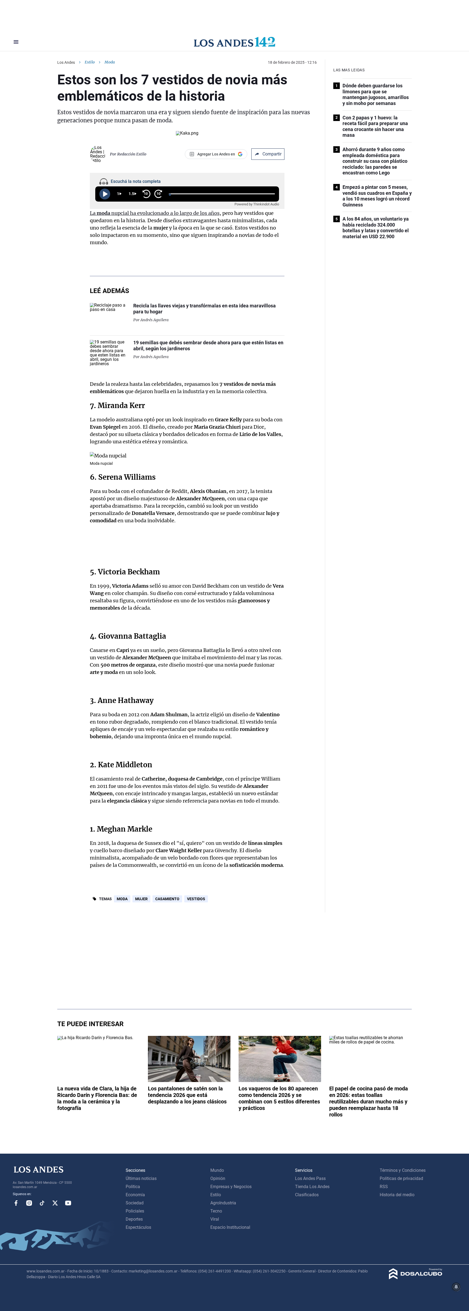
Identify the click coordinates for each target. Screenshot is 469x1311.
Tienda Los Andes (312, 1186)
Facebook (16, 1203)
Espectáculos (138, 1227)
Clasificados (307, 1194)
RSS (384, 1186)
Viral (214, 1219)
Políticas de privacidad (401, 1178)
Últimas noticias (141, 1178)
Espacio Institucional (230, 1227)
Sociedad (135, 1202)
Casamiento (167, 899)
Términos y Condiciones (403, 1170)
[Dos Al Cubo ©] (415, 1277)
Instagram (29, 1203)
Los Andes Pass (310, 1178)
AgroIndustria (223, 1202)
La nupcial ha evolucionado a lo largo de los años (155, 213)
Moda (122, 899)
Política (133, 1186)
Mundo (217, 1170)
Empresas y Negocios (231, 1186)
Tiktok (42, 1203)
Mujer (141, 899)
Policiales (135, 1211)
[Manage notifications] (456, 1287)
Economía (135, 1194)
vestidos (196, 899)
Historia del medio (397, 1194)
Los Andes (66, 62)
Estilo (90, 62)
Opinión (217, 1178)
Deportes (134, 1219)
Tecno (216, 1211)
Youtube (68, 1203)
